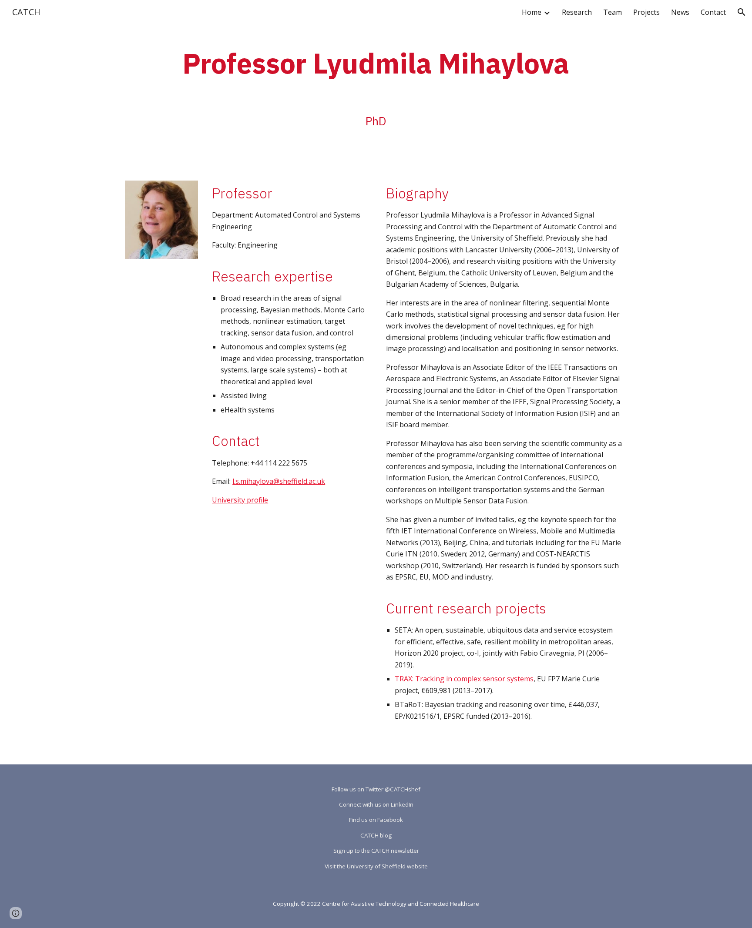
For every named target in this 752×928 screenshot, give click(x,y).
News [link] (680, 12)
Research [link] (577, 12)
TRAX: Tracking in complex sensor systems (464, 678)
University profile (240, 500)
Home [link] (531, 12)
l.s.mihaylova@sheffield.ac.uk (278, 481)
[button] (741, 12)
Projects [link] (646, 12)
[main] (376, 60)
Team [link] (612, 12)
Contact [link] (713, 12)
